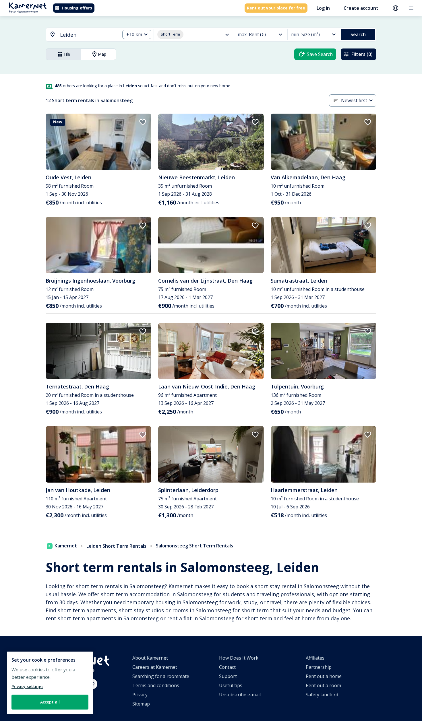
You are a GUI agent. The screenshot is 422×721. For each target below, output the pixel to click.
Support (228, 676)
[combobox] (79, 34)
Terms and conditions (155, 685)
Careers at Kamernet (154, 667)
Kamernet (66, 546)
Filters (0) (362, 54)
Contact (227, 667)
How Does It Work (238, 658)
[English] (395, 8)
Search (358, 34)
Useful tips (230, 685)
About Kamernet (150, 658)
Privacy (140, 694)
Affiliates (315, 658)
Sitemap (141, 704)
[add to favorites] (143, 122)
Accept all (50, 702)
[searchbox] (88, 35)
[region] (50, 683)
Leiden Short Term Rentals (116, 546)
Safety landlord (322, 694)
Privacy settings (27, 686)
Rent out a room (323, 685)
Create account (361, 8)
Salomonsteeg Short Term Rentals (194, 546)
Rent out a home (324, 676)
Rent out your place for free (276, 8)
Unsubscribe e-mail (240, 694)
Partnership (319, 667)
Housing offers (77, 8)
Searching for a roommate (160, 676)
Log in (323, 8)
